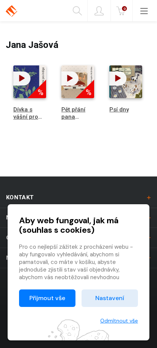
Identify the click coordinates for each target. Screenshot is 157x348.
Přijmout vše (47, 298)
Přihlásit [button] (99, 10)
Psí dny (119, 109)
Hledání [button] (80, 10)
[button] (21, 79)
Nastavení (109, 298)
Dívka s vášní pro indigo (25, 116)
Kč (124, 8)
